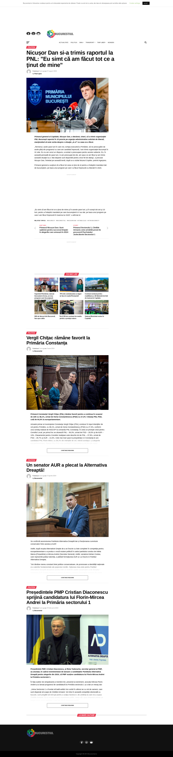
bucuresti (51, 220)
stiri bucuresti (93, 220)
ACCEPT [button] (146, 3)
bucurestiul (61, 220)
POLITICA (74, 42)
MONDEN (111, 42)
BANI (81, 42)
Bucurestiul (38, 351)
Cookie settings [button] (134, 3)
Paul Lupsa (38, 73)
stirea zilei (82, 220)
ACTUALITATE (63, 42)
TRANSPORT (90, 42)
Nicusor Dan (72, 220)
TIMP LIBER (101, 42)
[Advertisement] (86, 14)
